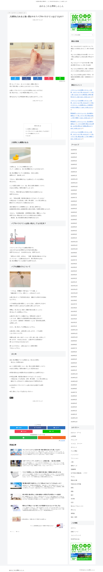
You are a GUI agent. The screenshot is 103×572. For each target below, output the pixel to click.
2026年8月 (74, 150)
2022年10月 (74, 249)
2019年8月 (74, 388)
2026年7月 (74, 153)
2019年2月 (74, 410)
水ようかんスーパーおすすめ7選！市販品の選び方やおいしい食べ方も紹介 (82, 64)
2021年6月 (74, 308)
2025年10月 (74, 186)
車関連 (73, 513)
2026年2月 (74, 172)
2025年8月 (74, 194)
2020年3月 (74, 363)
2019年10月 (74, 381)
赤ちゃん (73, 509)
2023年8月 (74, 219)
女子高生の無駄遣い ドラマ (79, 473)
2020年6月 (74, 352)
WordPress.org (75, 539)
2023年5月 (74, 227)
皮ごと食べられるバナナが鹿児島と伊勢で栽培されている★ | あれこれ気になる (82, 95)
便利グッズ (74, 465)
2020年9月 (74, 341)
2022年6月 (74, 263)
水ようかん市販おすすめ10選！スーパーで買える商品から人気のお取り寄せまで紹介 (82, 57)
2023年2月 (74, 238)
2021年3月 (74, 319)
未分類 (73, 498)
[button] (92, 35)
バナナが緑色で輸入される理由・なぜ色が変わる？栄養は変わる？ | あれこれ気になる (82, 126)
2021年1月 (74, 326)
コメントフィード (76, 535)
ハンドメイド (74, 454)
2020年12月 (74, 330)
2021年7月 (74, 304)
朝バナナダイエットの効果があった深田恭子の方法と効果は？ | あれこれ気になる (82, 105)
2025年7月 (74, 197)
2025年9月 (74, 190)
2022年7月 (74, 260)
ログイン (73, 528)
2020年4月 (74, 359)
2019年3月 (74, 407)
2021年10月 (74, 293)
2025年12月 (74, 179)
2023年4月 (74, 230)
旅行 (72, 495)
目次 (35, 125)
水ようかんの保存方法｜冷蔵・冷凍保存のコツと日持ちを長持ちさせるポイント (82, 70)
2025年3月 (74, 212)
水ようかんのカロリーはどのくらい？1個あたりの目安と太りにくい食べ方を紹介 (82, 49)
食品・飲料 (74, 517)
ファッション (74, 458)
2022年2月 (74, 278)
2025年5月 (74, 205)
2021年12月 (74, 285)
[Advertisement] (38, 31)
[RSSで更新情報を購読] (52, 437)
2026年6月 (74, 157)
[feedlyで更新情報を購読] (23, 437)
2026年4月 (74, 164)
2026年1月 (74, 175)
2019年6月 (74, 396)
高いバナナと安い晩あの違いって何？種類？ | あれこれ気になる (82, 137)
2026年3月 (74, 168)
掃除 (72, 491)
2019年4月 (74, 403)
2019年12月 (74, 374)
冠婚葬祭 (73, 469)
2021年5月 (74, 311)
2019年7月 (74, 392)
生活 (12, 397)
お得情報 (73, 436)
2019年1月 (74, 414)
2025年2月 (74, 216)
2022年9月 (74, 252)
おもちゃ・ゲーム (76, 432)
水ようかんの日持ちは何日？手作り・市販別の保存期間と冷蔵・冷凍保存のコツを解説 (82, 77)
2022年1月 (74, 282)
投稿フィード (74, 531)
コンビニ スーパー (76, 443)
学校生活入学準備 (76, 484)
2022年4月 (74, 271)
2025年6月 (74, 201)
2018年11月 (74, 421)
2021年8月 (74, 300)
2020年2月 (74, 366)
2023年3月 (74, 234)
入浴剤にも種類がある (32, 129)
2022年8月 (74, 256)
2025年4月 (74, 208)
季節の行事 (74, 480)
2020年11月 (74, 333)
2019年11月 (74, 377)
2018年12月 (74, 418)
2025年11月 (74, 183)
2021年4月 (74, 315)
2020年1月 (74, 370)
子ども (73, 476)
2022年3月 (74, 274)
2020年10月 (74, 337)
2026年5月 (74, 161)
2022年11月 (74, 245)
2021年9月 (74, 297)
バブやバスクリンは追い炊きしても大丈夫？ (38, 131)
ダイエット (74, 447)
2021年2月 (74, 322)
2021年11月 (74, 289)
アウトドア (74, 440)
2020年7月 (74, 348)
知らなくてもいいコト (77, 506)
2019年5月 (74, 399)
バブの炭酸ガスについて (33, 133)
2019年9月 (74, 385)
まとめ (28, 135)
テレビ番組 (74, 451)
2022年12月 (74, 241)
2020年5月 (74, 355)
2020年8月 (74, 344)
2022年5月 (74, 267)
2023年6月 (74, 223)
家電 (72, 487)
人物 (72, 462)
